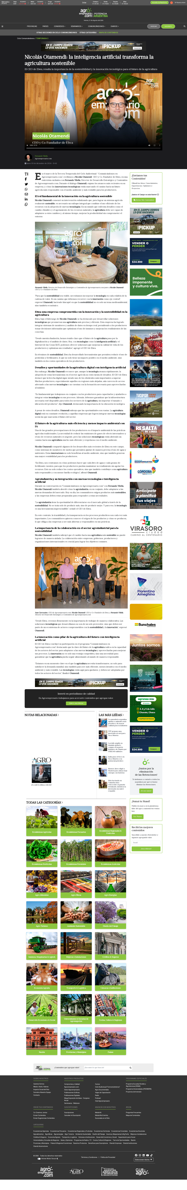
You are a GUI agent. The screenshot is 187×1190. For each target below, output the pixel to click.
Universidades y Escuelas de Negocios (46, 1140)
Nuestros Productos (80, 1143)
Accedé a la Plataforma (159, 2)
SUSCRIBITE (168, 26)
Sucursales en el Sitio (102, 1118)
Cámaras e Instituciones (86, 1137)
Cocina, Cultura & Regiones (102, 1140)
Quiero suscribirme (76, 703)
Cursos (97, 1084)
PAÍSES (45, 26)
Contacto (36, 1095)
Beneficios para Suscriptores (98, 1143)
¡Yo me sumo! (146, 791)
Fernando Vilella (41, 156)
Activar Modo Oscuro (49, 1159)
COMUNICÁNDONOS (96, 26)
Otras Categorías (88, 33)
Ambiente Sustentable (83, 1134)
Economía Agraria (54, 1137)
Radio (97, 1095)
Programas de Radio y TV (82, 1140)
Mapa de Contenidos (108, 33)
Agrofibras (48, 1134)
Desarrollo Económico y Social (106, 1137)
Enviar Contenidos (39, 1115)
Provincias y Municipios (41, 1143)
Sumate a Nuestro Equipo (42, 1092)
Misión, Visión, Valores (40, 1087)
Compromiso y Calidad (72, 1084)
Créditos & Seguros (40, 1137)
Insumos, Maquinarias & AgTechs (117, 1134)
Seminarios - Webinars (72, 1103)
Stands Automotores (40, 1146)
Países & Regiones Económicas (61, 1143)
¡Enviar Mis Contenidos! (144, 200)
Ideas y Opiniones (67, 1140)
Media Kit (98, 1112)
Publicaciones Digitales (72, 1095)
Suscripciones (69, 1112)
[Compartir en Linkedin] (30, 200)
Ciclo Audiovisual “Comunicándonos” (107, 1087)
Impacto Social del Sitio (41, 1089)
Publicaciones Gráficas (72, 1092)
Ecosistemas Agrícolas (41, 1131)
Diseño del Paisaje (99, 1134)
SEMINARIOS (76, 26)
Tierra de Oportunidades (121, 1140)
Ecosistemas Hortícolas (102, 1131)
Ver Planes (137, 816)
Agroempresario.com (71, 1087)
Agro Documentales (102, 1090)
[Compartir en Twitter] (30, 185)
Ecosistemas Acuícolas (137, 1131)
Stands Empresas (116, 1143)
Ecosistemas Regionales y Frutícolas (80, 1131)
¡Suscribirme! (146, 849)
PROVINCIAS (32, 26)
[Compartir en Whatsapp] (30, 190)
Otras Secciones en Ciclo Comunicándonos (56, 33)
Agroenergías (58, 1134)
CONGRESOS (59, 26)
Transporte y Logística (69, 1137)
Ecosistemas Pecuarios (58, 1131)
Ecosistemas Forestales (119, 1131)
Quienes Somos (38, 1084)
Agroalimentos (38, 1134)
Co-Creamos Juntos (40, 1112)
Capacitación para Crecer (126, 1137)
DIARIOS (114, 26)
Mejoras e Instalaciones (139, 1134)
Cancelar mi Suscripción (72, 1115)
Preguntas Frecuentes (133, 1112)
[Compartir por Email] (30, 195)
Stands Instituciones (130, 1143)
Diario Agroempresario (72, 1090)
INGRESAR (154, 26)
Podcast (98, 1098)
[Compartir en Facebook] (30, 180)
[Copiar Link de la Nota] (30, 205)
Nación (133, 1140)
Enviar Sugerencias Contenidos (44, 1118)
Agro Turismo (69, 1134)
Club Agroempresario (102, 1101)
